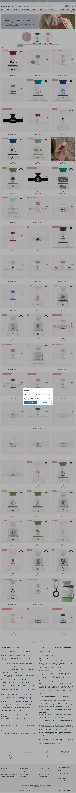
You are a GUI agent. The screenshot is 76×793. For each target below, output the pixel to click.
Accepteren (30, 402)
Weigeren (45, 402)
